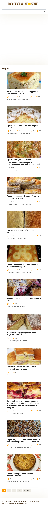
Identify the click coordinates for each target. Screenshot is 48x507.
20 (19, 490)
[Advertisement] (24, 40)
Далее (26, 490)
